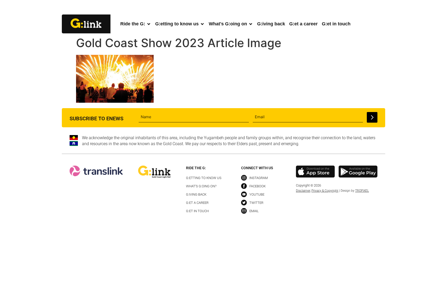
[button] (381, 7)
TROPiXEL (362, 190)
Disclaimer (303, 190)
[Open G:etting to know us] (202, 23)
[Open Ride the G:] (148, 23)
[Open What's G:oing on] (250, 23)
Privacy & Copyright (324, 190)
